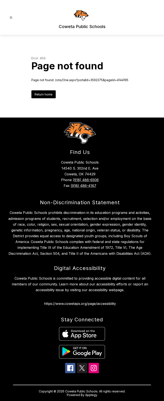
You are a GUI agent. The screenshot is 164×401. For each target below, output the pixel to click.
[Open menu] (11, 17)
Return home (44, 94)
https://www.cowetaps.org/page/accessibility (80, 303)
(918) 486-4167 (83, 185)
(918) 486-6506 (86, 180)
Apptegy (91, 395)
